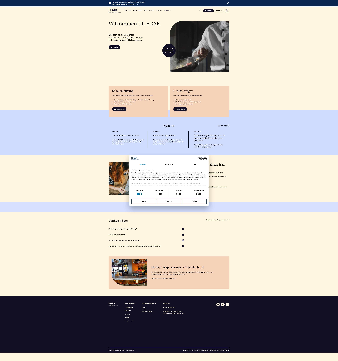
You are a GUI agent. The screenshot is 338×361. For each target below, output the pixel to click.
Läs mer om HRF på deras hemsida (162, 278)
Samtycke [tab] (143, 164)
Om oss (159, 11)
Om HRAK (127, 314)
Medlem (128, 11)
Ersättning (137, 11)
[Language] (227, 10)
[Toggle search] (201, 10)
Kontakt (167, 11)
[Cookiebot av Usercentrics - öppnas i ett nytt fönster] (199, 158)
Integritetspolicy (130, 321)
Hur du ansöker (119, 109)
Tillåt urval (169, 201)
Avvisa (144, 201)
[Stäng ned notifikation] (227, 3)
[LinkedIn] (218, 304)
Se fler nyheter (223, 126)
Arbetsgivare (149, 11)
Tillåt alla (194, 201)
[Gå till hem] (113, 304)
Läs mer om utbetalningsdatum (124, 4)
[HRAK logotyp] (115, 11)
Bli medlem (208, 11)
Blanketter (128, 310)
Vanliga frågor (129, 307)
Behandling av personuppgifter (116, 350)
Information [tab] (169, 164)
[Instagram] (227, 304)
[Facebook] (223, 304)
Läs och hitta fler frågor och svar (217, 220)
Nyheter (127, 317)
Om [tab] (195, 164)
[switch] (159, 194)
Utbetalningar (180, 109)
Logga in (219, 11)
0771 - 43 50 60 (168, 307)
